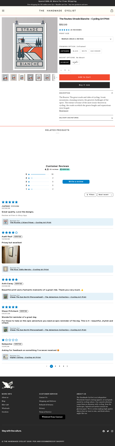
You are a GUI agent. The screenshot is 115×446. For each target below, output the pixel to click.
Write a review (76, 182)
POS (34, 441)
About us (5, 397)
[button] (65, 30)
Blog (3, 401)
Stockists (5, 412)
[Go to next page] (68, 366)
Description (64, 93)
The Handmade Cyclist (15, 441)
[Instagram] (112, 431)
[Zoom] (30, 45)
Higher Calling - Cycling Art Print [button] (25, 357)
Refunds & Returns (46, 405)
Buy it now (84, 85)
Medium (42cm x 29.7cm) (73, 39)
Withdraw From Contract (52, 417)
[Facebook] (104, 431)
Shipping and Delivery (47, 401)
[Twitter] (108, 431)
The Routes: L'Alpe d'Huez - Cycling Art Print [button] (30, 222)
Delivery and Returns (69, 117)
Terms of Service (45, 412)
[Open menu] (5, 10)
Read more (63, 110)
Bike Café (5, 405)
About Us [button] (81, 394)
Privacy (42, 408)
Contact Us (43, 397)
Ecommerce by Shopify (52, 441)
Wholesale (6, 408)
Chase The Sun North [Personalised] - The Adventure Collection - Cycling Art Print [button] (48, 297)
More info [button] (7, 394)
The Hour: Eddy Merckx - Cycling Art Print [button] (29, 269)
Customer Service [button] (48, 394)
